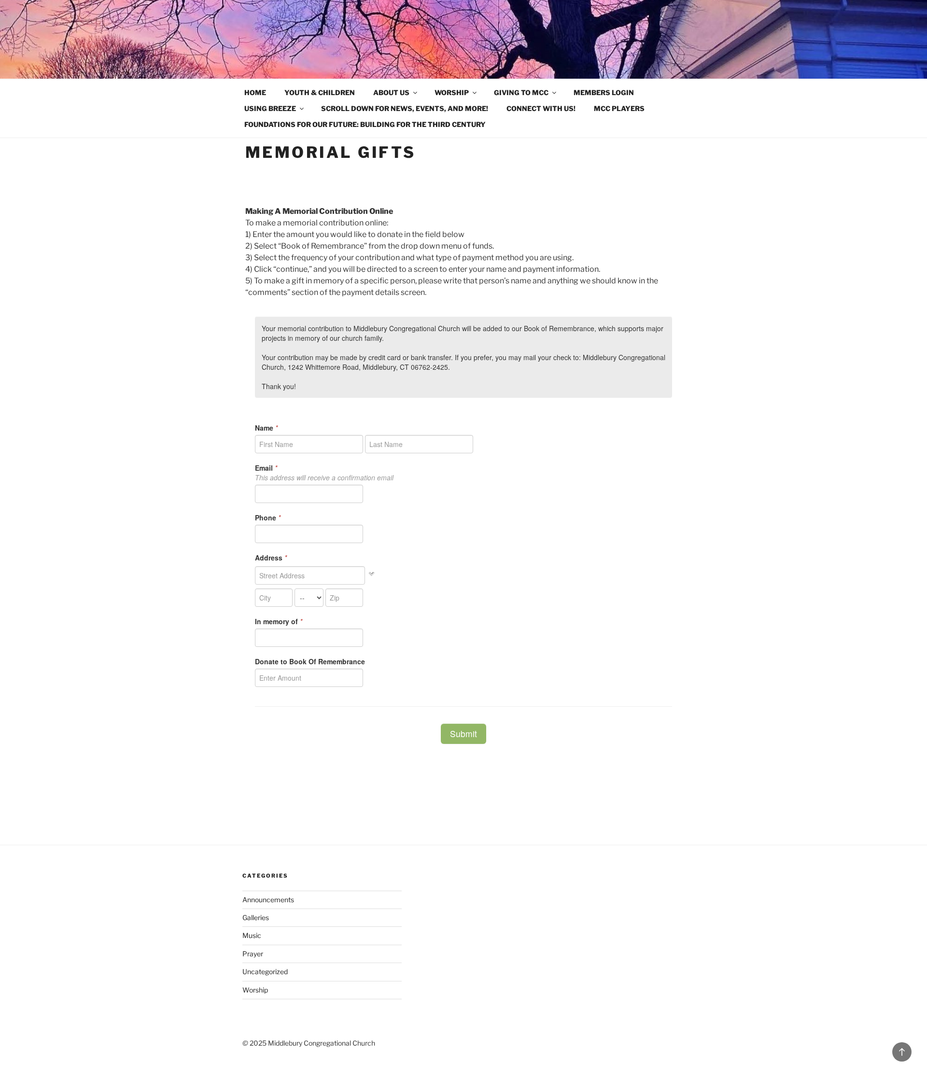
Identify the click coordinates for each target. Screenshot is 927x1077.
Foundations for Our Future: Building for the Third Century (365, 124)
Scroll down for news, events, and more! (404, 108)
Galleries (255, 917)
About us (391, 92)
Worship (452, 92)
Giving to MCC (521, 92)
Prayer (252, 954)
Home (255, 92)
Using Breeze (270, 108)
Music (251, 935)
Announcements (268, 899)
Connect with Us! (541, 108)
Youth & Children (319, 92)
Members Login (604, 92)
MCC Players (619, 108)
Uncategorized (265, 971)
